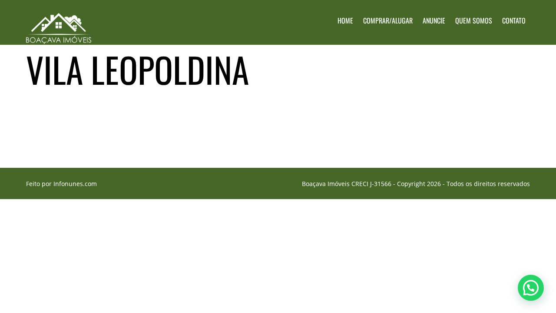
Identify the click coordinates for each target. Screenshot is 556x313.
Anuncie (434, 20)
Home (345, 20)
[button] (531, 288)
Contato (514, 20)
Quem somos (473, 20)
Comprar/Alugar (388, 20)
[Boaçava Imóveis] (58, 37)
